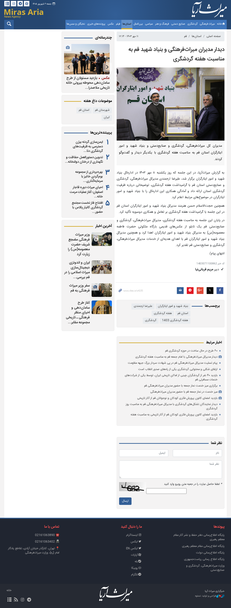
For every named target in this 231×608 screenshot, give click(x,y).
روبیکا (134, 568)
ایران (107, 117)
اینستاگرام (132, 535)
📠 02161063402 (47, 541)
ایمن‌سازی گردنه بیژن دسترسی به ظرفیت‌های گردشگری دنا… (88, 146)
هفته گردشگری (163, 313)
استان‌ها (126, 24)
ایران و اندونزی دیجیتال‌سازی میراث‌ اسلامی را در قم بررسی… (77, 270)
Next (68, 67)
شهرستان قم (102, 110)
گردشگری (192, 24)
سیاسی (149, 24)
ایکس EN (132, 548)
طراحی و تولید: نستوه (205, 596)
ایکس (134, 541)
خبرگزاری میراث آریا (209, 10)
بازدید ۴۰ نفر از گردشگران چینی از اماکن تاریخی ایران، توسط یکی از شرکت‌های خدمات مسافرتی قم (171, 377)
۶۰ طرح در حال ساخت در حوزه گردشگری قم (191, 351)
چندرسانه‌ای (103, 37)
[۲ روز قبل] (102, 267)
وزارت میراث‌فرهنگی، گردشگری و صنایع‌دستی (205, 568)
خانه (219, 24)
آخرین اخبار (103, 226)
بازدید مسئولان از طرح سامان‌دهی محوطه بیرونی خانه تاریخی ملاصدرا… (88, 82)
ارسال (125, 501)
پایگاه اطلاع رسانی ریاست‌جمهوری (204, 559)
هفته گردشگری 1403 (175, 320)
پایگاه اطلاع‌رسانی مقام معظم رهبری (203, 546)
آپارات (134, 555)
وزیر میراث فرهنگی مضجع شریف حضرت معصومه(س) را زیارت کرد (79, 244)
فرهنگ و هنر (162, 24)
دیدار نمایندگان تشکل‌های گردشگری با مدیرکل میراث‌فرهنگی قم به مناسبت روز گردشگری (171, 406)
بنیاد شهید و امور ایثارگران (173, 306)
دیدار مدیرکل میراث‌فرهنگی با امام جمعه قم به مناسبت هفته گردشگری (176, 357)
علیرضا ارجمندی (143, 306)
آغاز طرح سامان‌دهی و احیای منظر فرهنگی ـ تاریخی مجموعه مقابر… (78, 312)
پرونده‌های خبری (96, 24)
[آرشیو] (7, 3)
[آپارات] (26, 3)
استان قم (183, 313)
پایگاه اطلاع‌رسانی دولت (210, 552)
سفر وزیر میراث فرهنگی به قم (79, 288)
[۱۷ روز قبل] (87, 59)
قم (185, 36)
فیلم (118, 24)
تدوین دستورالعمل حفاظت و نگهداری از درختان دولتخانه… (84, 160)
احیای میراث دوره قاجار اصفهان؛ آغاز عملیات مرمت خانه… (86, 192)
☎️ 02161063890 (47, 535)
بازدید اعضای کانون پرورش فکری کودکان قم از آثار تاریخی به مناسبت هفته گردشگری (174, 416)
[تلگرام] (20, 3)
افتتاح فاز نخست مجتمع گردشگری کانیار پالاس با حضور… (87, 207)
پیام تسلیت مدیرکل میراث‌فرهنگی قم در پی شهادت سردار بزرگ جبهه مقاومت (172, 363)
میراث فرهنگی (207, 24)
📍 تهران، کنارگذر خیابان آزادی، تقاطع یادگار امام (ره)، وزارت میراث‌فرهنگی (33, 550)
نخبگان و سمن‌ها (76, 24)
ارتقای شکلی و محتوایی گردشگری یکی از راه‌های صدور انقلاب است (177, 369)
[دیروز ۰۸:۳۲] (102, 239)
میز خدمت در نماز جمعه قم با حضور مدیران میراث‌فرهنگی (183, 392)
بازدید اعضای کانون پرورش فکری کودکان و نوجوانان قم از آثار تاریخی (177, 398)
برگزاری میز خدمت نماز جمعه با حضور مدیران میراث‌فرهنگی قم (180, 386)
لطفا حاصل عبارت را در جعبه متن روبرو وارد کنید (193, 484)
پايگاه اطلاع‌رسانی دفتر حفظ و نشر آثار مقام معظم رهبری (198, 537)
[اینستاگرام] (13, 3)
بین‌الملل (138, 24)
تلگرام (134, 574)
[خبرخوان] (16, 600)
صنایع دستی (178, 24)
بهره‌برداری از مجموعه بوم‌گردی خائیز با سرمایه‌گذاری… (89, 176)
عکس (111, 24)
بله (136, 561)
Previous (107, 67)
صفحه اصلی (213, 36)
